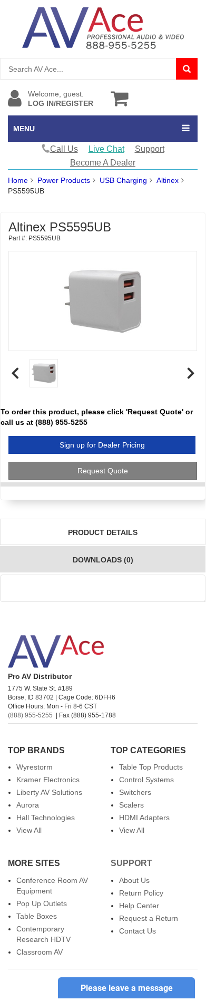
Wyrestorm (34, 767)
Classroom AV (39, 952)
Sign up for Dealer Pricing (102, 445)
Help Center (139, 905)
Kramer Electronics (48, 779)
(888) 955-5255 (30, 715)
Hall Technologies (45, 817)
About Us (134, 880)
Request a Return (148, 918)
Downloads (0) (103, 560)
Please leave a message (127, 988)
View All (29, 830)
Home (18, 180)
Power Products (63, 180)
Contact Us (137, 931)
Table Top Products (151, 767)
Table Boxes (36, 916)
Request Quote (102, 471)
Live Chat (106, 148)
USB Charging (123, 180)
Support (149, 148)
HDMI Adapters (144, 817)
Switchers (135, 792)
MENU (24, 128)
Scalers (131, 805)
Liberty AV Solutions (49, 792)
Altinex (167, 180)
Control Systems (146, 779)
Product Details (103, 532)
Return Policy (141, 893)
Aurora (27, 805)
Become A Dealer (102, 162)
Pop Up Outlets (41, 903)
